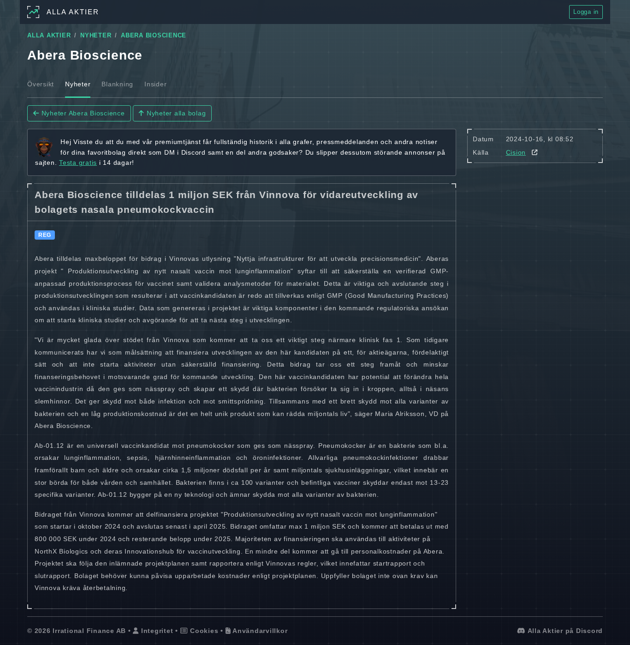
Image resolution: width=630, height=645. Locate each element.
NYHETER (95, 35)
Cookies (203, 630)
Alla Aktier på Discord (564, 630)
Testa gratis (78, 162)
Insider (155, 84)
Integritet (156, 630)
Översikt (40, 84)
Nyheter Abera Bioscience (82, 113)
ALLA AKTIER (49, 35)
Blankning (117, 84)
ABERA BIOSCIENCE (153, 35)
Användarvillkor (259, 630)
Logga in (586, 11)
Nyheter (77, 84)
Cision (516, 152)
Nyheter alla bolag (175, 113)
